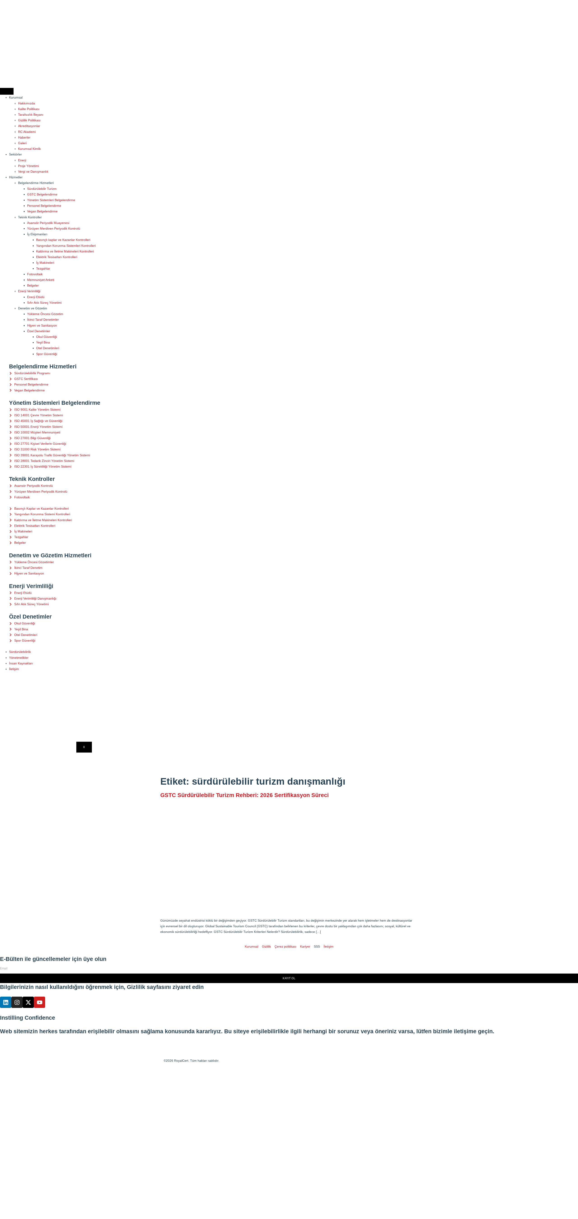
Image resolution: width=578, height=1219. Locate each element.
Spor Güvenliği (46, 354)
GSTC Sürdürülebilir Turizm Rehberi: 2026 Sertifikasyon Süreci (244, 795)
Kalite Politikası (29, 109)
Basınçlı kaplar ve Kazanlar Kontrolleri (63, 240)
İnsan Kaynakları (21, 663)
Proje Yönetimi (28, 166)
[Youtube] (39, 1002)
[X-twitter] (28, 1002)
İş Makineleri (45, 262)
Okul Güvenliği (46, 337)
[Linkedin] (5, 1002)
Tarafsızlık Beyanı (30, 114)
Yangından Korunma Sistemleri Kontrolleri (66, 245)
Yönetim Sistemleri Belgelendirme (51, 200)
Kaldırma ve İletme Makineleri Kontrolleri (65, 251)
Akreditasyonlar (29, 126)
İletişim (14, 669)
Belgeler (33, 285)
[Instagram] (17, 1002)
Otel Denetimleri (47, 348)
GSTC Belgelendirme (42, 194)
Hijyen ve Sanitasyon (42, 325)
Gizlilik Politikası (29, 120)
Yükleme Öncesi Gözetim (45, 314)
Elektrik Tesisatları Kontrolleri (56, 257)
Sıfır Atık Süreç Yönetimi (44, 302)
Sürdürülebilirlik (20, 652)
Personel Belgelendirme (44, 205)
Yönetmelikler (18, 657)
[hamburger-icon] (7, 91)
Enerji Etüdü (35, 297)
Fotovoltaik (35, 274)
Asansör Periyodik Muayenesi (48, 223)
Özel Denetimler (38, 331)
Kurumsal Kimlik (29, 149)
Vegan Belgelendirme (42, 211)
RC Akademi (27, 132)
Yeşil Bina (43, 342)
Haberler (24, 137)
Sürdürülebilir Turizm (42, 189)
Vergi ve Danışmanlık (33, 171)
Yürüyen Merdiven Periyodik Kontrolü (53, 228)
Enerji (22, 160)
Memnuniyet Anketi (40, 280)
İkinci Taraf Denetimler (43, 319)
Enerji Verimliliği (29, 291)
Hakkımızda (26, 103)
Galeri (22, 143)
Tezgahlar (43, 268)
